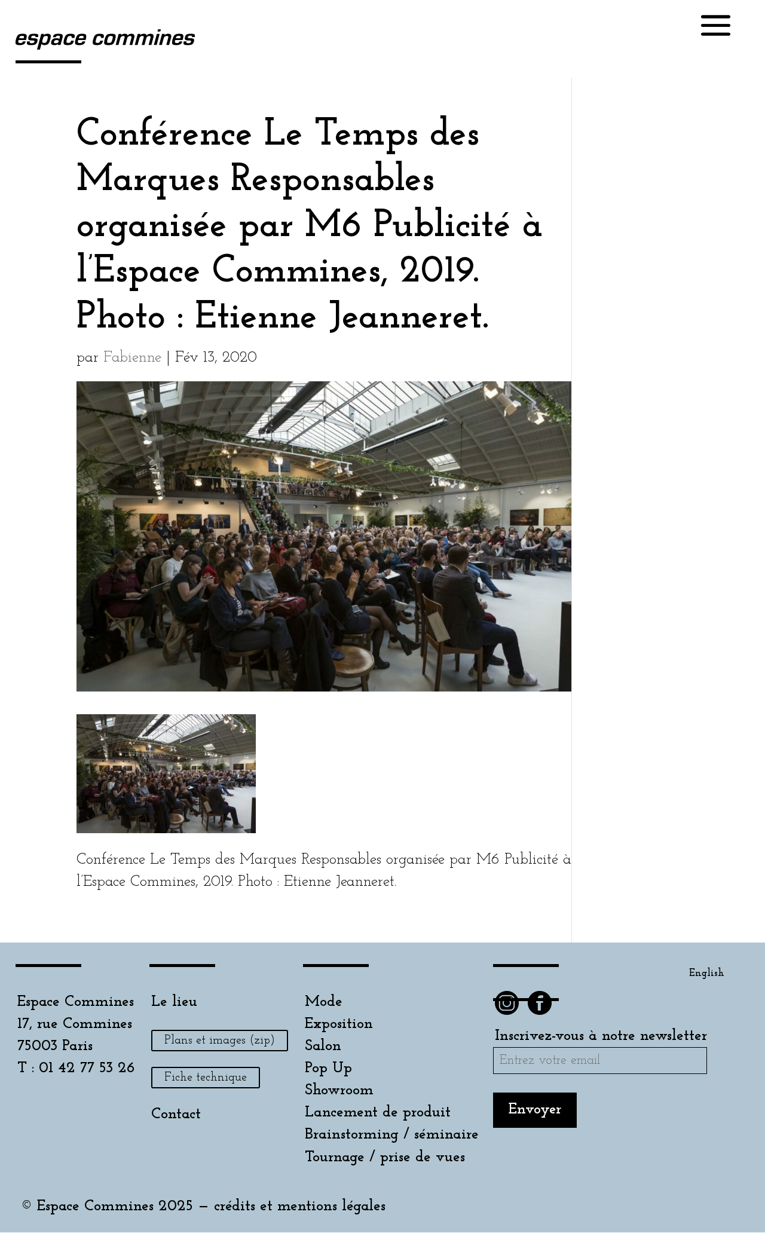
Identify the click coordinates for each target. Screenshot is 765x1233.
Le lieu (174, 1002)
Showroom (339, 1090)
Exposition (339, 1024)
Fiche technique (205, 1078)
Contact (176, 1114)
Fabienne (132, 357)
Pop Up (328, 1068)
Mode (323, 1002)
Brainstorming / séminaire (392, 1134)
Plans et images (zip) (219, 1041)
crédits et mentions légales (299, 1206)
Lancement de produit (378, 1112)
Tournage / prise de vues (385, 1157)
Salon (323, 1046)
